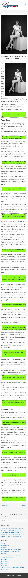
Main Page (3, 553)
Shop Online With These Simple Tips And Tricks (11, 530)
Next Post (24, 505)
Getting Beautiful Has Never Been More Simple (11, 532)
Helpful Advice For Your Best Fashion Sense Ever (11, 549)
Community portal (5, 545)
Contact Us (3, 547)
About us (3, 543)
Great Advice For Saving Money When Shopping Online (12, 528)
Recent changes (4, 561)
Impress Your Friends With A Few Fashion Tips (11, 536)
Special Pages (4, 563)
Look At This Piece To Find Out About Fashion (11, 551)
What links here (4, 569)
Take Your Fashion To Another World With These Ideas (12, 567)
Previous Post (4, 505)
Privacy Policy (4, 559)
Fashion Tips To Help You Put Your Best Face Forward (12, 534)
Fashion (3, 61)
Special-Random (4, 565)
